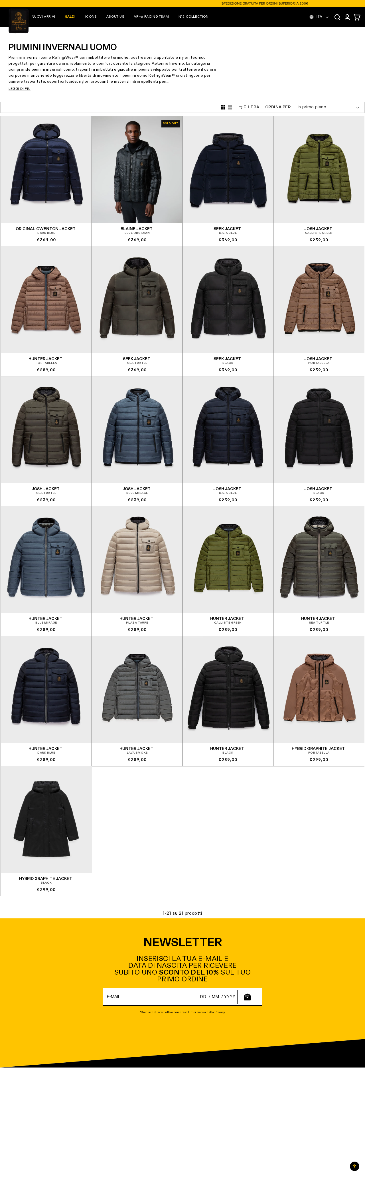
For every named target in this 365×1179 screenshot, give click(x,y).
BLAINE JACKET (136, 229)
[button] (43, 17)
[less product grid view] (230, 107)
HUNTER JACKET (45, 359)
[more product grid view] (223, 107)
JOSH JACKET (318, 229)
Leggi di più (20, 89)
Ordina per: (278, 107)
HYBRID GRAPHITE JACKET (317, 749)
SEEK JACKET (227, 229)
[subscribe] (247, 997)
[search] (337, 17)
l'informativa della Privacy (206, 1012)
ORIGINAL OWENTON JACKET (46, 229)
